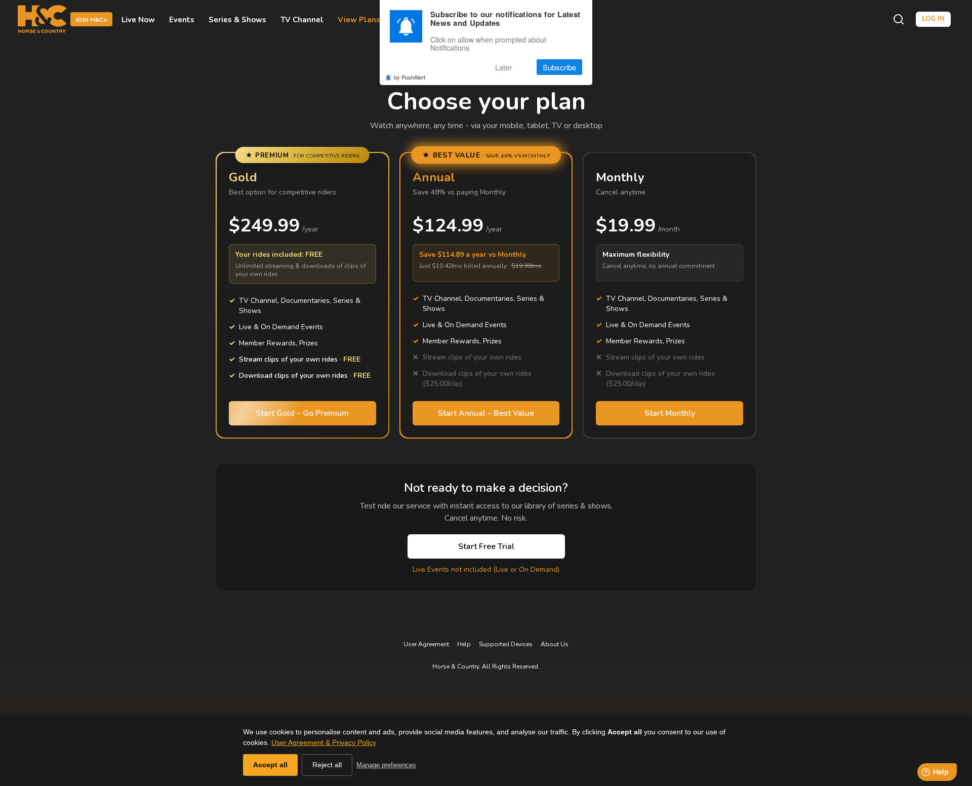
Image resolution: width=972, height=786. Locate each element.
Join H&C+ (91, 20)
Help (464, 644)
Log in (933, 18)
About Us (555, 644)
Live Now (138, 19)
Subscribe (559, 67)
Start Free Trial (486, 546)
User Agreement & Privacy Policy (323, 742)
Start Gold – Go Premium (302, 413)
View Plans (359, 19)
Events (181, 19)
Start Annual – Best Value (486, 413)
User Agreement (426, 644)
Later (503, 67)
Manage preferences (386, 765)
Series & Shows (237, 19)
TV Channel (301, 19)
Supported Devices (506, 644)
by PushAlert (409, 77)
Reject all (327, 765)
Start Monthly (669, 413)
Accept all (270, 765)
